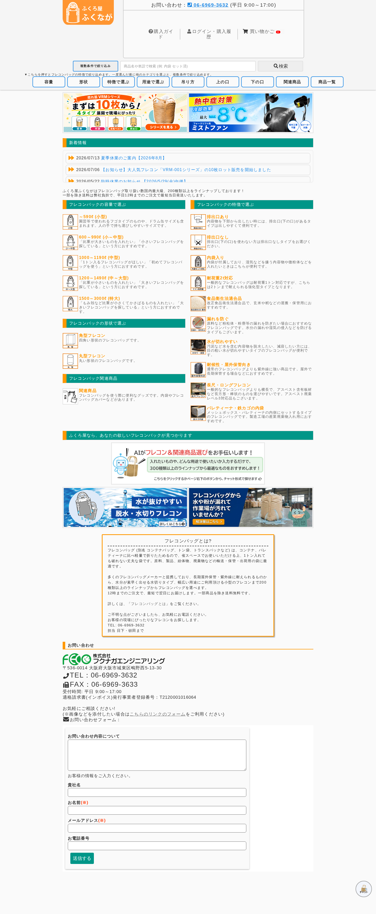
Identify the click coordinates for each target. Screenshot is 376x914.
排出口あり (218, 217)
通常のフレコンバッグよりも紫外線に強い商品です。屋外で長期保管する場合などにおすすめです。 (259, 371)
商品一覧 (327, 82)
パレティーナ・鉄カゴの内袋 (235, 408)
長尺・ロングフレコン (229, 385)
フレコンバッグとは (148, 604)
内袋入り (216, 257)
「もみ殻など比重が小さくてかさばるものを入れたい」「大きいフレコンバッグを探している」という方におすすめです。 (131, 307)
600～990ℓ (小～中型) (101, 237)
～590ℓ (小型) (93, 217)
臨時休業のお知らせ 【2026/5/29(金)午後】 (144, 181)
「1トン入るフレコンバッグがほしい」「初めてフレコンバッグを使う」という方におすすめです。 (131, 264)
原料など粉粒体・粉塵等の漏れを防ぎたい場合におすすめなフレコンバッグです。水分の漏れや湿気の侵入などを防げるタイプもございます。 (259, 327)
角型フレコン (92, 335)
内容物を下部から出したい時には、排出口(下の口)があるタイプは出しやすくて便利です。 (259, 223)
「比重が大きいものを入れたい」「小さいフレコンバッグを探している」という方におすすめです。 (131, 244)
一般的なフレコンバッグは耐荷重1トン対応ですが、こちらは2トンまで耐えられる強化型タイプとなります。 (259, 284)
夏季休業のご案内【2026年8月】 (134, 158)
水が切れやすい (222, 341)
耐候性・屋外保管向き (229, 364)
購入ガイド (163, 34)
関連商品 (292, 82)
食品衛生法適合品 (224, 298)
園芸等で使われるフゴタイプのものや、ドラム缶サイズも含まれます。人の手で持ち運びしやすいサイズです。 (131, 223)
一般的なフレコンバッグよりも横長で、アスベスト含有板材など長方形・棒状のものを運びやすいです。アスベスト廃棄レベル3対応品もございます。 (259, 393)
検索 (283, 66)
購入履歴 (211, 34)
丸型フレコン (92, 356)
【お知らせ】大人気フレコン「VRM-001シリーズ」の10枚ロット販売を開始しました (186, 170)
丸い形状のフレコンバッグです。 (108, 361)
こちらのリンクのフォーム (158, 714)
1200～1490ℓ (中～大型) (104, 278)
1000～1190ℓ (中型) (99, 257)
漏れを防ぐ (218, 319)
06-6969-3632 (210, 5)
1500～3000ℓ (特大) (99, 298)
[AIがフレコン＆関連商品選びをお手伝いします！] (188, 463)
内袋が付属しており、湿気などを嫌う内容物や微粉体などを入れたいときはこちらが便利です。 (259, 264)
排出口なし (218, 237)
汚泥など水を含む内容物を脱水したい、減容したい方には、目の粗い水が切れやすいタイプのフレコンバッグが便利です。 (259, 350)
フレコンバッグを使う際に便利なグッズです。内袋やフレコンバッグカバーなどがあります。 (131, 397)
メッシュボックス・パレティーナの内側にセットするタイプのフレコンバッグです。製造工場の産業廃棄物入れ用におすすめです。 (259, 416)
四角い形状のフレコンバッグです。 (110, 340)
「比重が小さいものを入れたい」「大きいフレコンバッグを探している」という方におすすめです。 (131, 284)
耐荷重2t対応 (220, 278)
